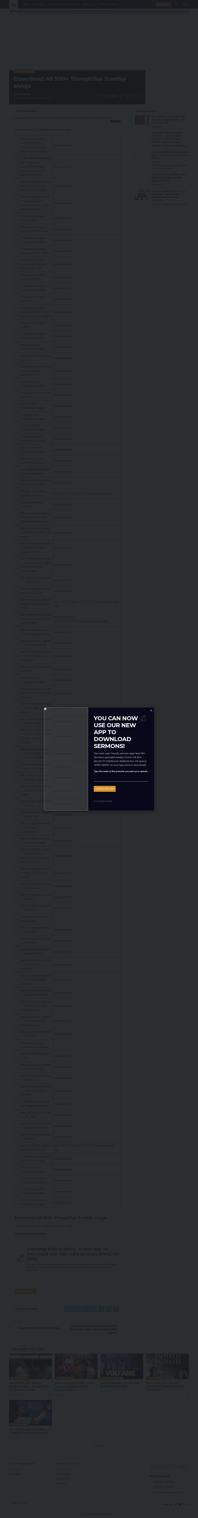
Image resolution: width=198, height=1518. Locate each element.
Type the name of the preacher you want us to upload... (121, 772)
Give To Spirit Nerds (103, 801)
